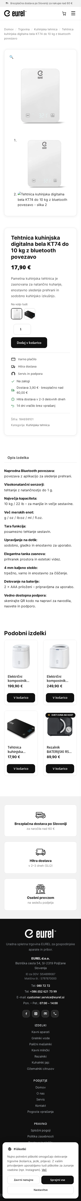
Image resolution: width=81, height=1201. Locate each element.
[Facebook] (26, 1013)
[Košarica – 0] (64, 13)
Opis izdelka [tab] (18, 457)
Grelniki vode (40, 1038)
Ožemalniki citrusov (40, 1069)
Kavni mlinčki (40, 1050)
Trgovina (24, 29)
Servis (40, 1099)
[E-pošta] (45, 1013)
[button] (40, 57)
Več (57, 1170)
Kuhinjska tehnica (46, 29)
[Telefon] (55, 1013)
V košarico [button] (21, 698)
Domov (9, 29)
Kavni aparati (40, 1032)
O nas (41, 1093)
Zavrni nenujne (23, 1180)
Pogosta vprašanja (40, 1112)
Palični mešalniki (40, 1044)
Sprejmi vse (57, 1180)
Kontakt (40, 1106)
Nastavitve (41, 1190)
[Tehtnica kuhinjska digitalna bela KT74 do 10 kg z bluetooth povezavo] (16, 313)
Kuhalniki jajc (40, 1062)
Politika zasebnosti (40, 1136)
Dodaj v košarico (29, 343)
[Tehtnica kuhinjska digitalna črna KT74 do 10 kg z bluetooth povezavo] (29, 313)
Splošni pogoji (40, 1130)
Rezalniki (40, 1056)
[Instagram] (35, 1013)
